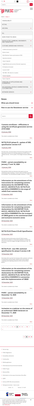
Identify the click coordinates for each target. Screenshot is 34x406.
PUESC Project (6, 368)
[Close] (31, 399)
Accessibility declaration (8, 356)
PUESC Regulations (7, 352)
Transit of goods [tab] (6, 75)
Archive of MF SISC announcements (11, 382)
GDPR (4, 378)
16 (27, 326)
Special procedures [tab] (7, 58)
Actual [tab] (4, 24)
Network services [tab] (8, 92)
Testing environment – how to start (11, 385)
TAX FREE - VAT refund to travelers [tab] (10, 72)
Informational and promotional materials (12, 365)
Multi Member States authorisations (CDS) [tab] (12, 55)
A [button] (15, 1)
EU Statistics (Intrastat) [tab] (8, 67)
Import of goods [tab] (6, 61)
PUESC (2, 16)
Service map (5, 349)
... (24, 326)
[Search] (31, 4)
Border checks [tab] (6, 52)
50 (31, 336)
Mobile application (7, 362)
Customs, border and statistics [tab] (12, 46)
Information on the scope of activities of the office (14, 375)
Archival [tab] (5, 28)
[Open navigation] (31, 8)
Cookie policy (6, 359)
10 (26, 336)
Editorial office (6, 372)
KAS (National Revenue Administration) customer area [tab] (15, 87)
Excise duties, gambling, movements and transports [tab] (14, 41)
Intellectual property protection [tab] (10, 49)
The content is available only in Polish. (10, 136)
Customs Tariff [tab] (6, 70)
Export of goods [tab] (6, 78)
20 (29, 336)
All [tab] (3, 33)
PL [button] (2, 1)
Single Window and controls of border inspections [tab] (14, 64)
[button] (17, 104)
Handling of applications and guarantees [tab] (12, 82)
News (7, 16)
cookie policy (7, 404)
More (31, 138)
